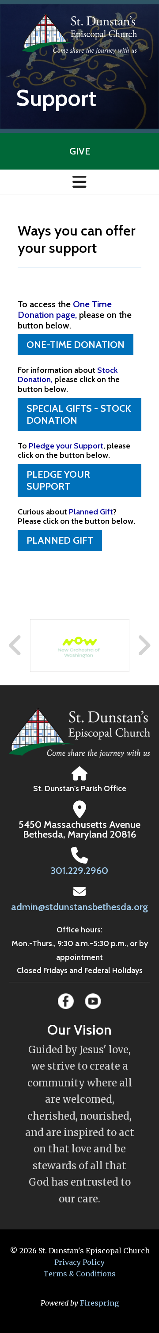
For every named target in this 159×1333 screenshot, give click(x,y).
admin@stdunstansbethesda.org (79, 907)
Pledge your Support (58, 480)
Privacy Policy (79, 1262)
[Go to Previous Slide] (15, 645)
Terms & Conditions (79, 1273)
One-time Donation (75, 345)
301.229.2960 (79, 871)
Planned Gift (59, 540)
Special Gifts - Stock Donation (78, 414)
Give (79, 151)
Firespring (99, 1302)
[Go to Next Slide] (144, 645)
